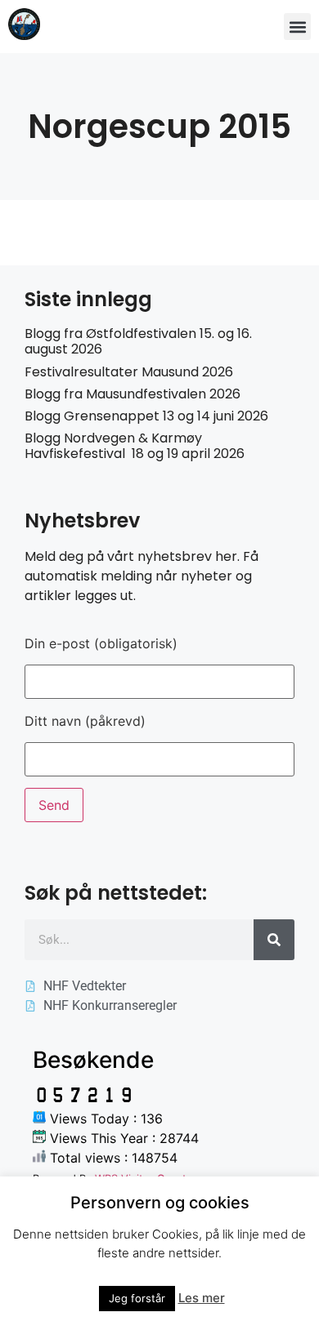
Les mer (201, 1297)
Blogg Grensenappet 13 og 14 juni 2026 (146, 416)
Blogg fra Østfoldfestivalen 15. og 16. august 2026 (138, 341)
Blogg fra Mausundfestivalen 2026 (132, 394)
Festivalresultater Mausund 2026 (129, 371)
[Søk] (274, 939)
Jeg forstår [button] (137, 1298)
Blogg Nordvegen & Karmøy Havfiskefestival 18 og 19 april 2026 (135, 446)
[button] (297, 26)
